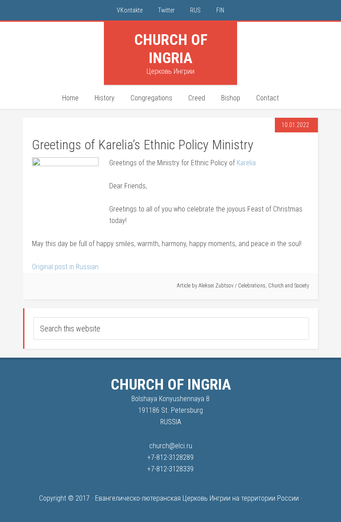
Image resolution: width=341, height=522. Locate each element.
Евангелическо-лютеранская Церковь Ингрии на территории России (197, 498)
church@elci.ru (170, 446)
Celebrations (252, 286)
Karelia (246, 163)
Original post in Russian (65, 267)
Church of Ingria (170, 49)
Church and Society (288, 286)
